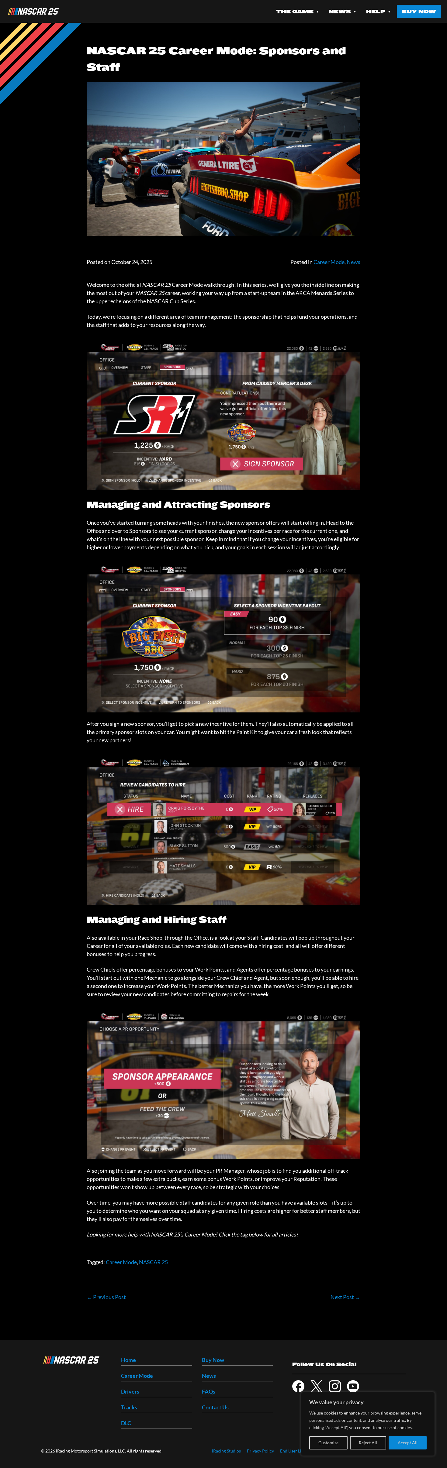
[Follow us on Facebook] (298, 1386)
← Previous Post (106, 1297)
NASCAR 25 (153, 1262)
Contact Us (215, 1407)
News (340, 11)
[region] (368, 1424)
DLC (126, 1423)
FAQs (208, 1391)
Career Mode (329, 262)
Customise (328, 1442)
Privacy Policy (260, 1450)
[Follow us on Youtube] (353, 1386)
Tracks (129, 1407)
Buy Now (419, 11)
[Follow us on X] (316, 1386)
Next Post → (345, 1297)
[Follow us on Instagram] (335, 1386)
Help (375, 11)
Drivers (130, 1391)
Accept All (408, 1442)
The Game (295, 11)
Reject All (368, 1442)
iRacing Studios (226, 1450)
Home (128, 1360)
